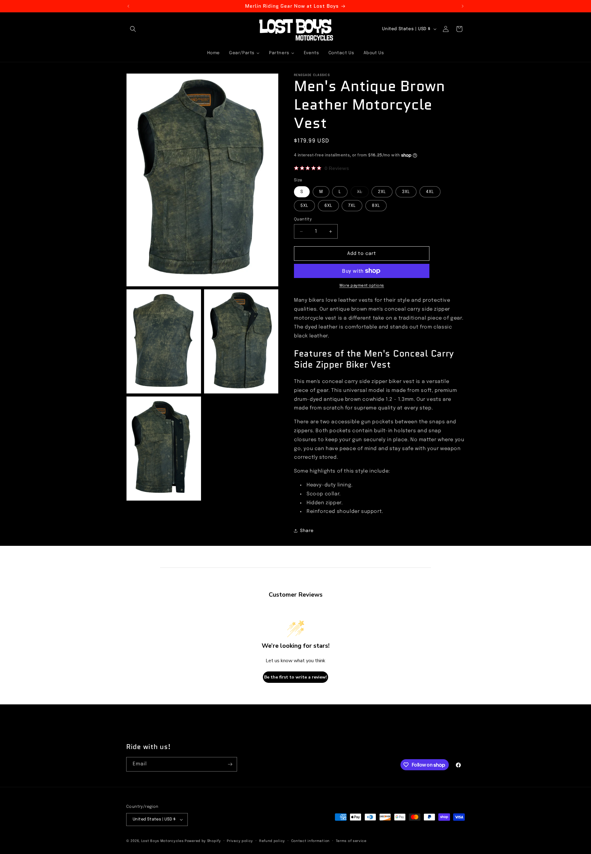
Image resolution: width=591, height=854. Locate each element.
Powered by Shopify (203, 841)
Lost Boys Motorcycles (162, 841)
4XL (430, 192)
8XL (376, 205)
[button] (133, 29)
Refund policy (272, 841)
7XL (352, 205)
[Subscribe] (230, 764)
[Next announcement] (462, 6)
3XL (406, 192)
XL (363, 193)
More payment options (362, 286)
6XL (328, 205)
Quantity (303, 219)
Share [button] (307, 531)
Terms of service (351, 841)
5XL (304, 205)
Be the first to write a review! (295, 677)
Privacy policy (240, 841)
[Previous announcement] (128, 6)
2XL (382, 192)
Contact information (310, 841)
